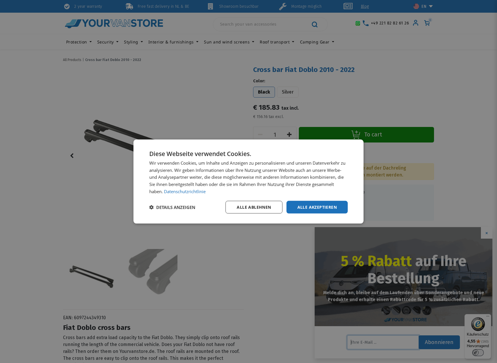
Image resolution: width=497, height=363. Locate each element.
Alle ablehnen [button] (254, 207)
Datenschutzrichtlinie (185, 191)
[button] (172, 207)
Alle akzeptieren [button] (317, 207)
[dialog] (248, 181)
